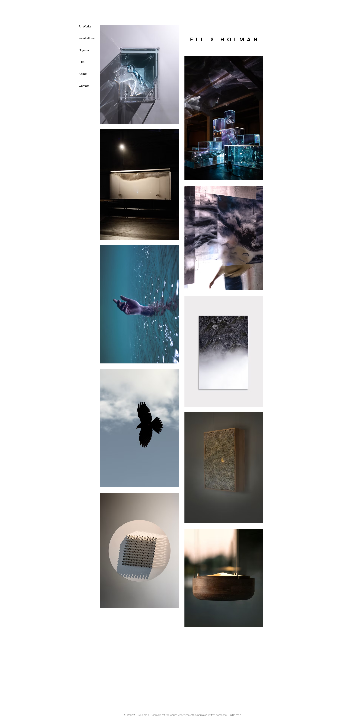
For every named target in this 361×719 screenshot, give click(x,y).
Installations (87, 38)
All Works (85, 26)
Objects (84, 50)
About (82, 74)
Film (81, 62)
